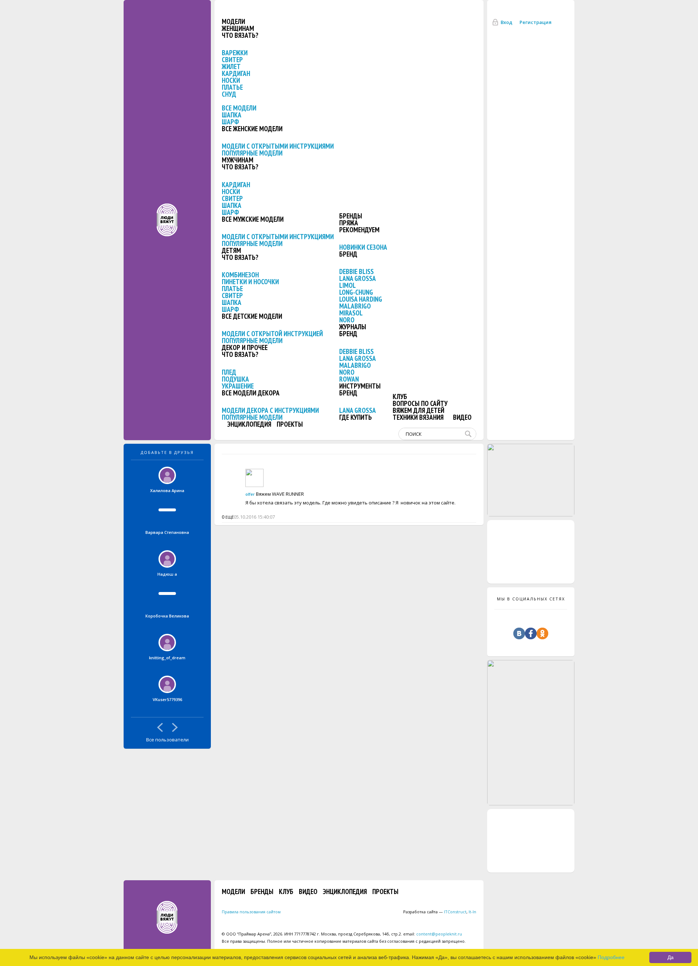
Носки (231, 80)
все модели (239, 108)
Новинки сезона (363, 247)
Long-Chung (356, 292)
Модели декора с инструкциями (270, 410)
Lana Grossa (357, 278)
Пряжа (348, 222)
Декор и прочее (245, 347)
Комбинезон (240, 274)
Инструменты (360, 386)
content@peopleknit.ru (439, 934)
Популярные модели (252, 153)
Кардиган (236, 73)
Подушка (235, 379)
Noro (346, 319)
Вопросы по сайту (420, 403)
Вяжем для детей (418, 410)
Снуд (229, 94)
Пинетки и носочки (250, 281)
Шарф (230, 121)
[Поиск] (470, 434)
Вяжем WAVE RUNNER (280, 494)
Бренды (350, 216)
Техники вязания (418, 417)
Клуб (400, 396)
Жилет (231, 66)
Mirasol (351, 313)
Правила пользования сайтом (251, 911)
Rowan (349, 379)
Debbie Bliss (356, 271)
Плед (229, 372)
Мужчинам (237, 160)
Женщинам (238, 28)
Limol (347, 285)
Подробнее (611, 957)
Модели (233, 21)
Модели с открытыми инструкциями (278, 146)
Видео (462, 417)
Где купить (355, 417)
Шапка (231, 114)
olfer (250, 494)
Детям (231, 250)
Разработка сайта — (434, 911)
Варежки (235, 52)
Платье (232, 87)
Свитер (232, 59)
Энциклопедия (249, 424)
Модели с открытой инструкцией (272, 333)
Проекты (290, 424)
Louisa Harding (360, 299)
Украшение (238, 386)
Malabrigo (355, 306)
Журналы (352, 326)
